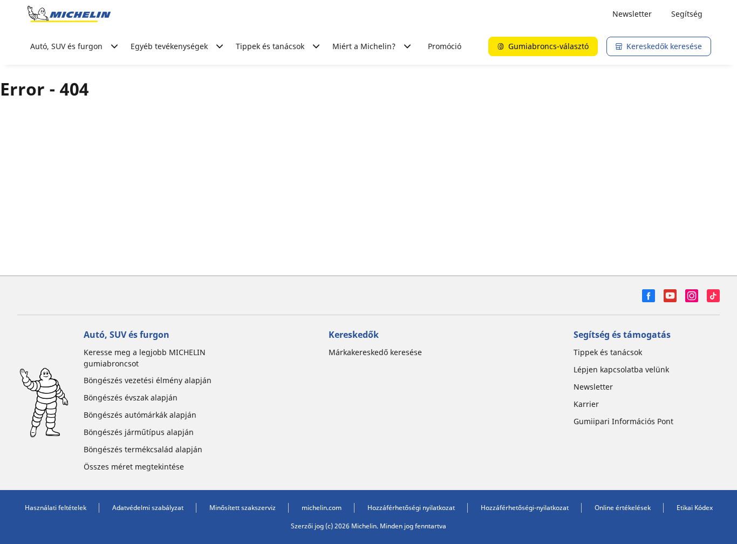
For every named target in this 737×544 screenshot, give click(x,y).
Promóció (444, 46)
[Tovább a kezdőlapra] (69, 14)
